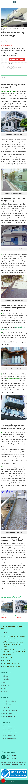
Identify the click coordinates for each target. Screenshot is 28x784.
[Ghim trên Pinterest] (15, 67)
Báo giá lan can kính (6, 614)
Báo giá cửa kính (8, 713)
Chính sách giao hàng (9, 738)
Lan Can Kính (10, 63)
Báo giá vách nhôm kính (10, 710)
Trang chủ (4, 28)
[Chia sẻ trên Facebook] (6, 67)
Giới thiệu (6, 676)
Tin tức (5, 688)
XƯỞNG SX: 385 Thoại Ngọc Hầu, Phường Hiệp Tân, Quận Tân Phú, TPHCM (13, 644)
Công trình (6, 685)
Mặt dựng (6, 707)
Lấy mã (5, 633)
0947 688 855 (7, 657)
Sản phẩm (6, 679)
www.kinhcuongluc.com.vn (11, 666)
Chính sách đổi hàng (9, 729)
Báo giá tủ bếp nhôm (9, 716)
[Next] (27, 611)
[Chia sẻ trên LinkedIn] (19, 67)
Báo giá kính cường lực (10, 701)
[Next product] (2, 41)
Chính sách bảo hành (9, 726)
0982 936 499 (7, 660)
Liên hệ (5, 691)
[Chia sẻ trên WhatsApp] (2, 67)
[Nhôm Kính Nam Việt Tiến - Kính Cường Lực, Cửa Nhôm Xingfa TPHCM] (14, 2)
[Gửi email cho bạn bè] (12, 67)
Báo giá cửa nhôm (8, 704)
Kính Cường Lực (13, 28)
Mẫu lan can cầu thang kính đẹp (20, 614)
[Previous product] (6, 41)
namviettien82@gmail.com (11, 663)
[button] (2, 3)
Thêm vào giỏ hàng (17, 59)
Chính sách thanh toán (10, 732)
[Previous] (1, 611)
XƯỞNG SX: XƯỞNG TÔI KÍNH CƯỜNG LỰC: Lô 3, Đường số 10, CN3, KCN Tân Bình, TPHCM (14, 652)
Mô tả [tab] (3, 77)
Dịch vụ (5, 682)
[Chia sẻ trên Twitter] (9, 67)
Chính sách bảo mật (9, 735)
